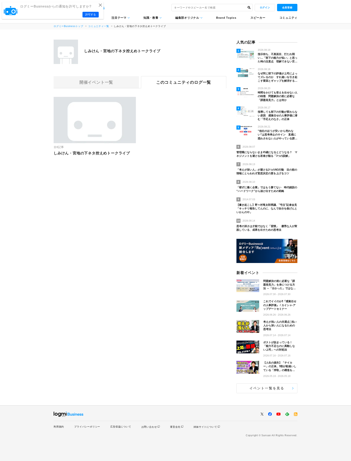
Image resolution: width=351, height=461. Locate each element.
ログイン (265, 7)
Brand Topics (226, 17)
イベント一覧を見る (267, 388)
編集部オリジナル (187, 17)
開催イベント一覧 (96, 82)
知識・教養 (150, 17)
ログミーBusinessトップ (68, 26)
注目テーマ (119, 17)
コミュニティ (288, 17)
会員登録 (287, 7)
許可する (90, 14)
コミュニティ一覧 (98, 26)
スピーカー (257, 17)
